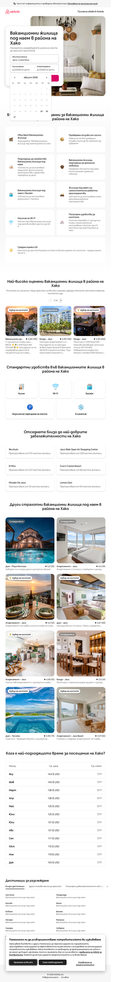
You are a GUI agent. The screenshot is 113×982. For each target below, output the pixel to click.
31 (15, 117)
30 (47, 111)
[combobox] (34, 60)
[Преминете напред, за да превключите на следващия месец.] (46, 77)
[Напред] (60, 300)
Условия (65, 977)
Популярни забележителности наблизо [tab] (85, 886)
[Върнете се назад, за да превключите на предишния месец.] (15, 77)
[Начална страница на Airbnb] (13, 11)
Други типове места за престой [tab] (45, 886)
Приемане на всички (23, 962)
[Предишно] (50, 300)
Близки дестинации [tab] (15, 886)
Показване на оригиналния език (82, 3)
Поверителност (50, 977)
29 (41, 111)
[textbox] (22, 69)
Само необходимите (52, 962)
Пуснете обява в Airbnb (91, 11)
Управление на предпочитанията (85, 963)
